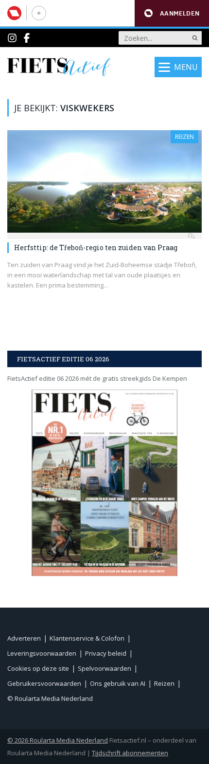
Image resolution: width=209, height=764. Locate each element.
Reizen (184, 137)
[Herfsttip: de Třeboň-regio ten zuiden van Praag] (104, 181)
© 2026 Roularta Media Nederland (57, 740)
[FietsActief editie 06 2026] (104, 483)
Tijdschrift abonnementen (130, 752)
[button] (172, 13)
